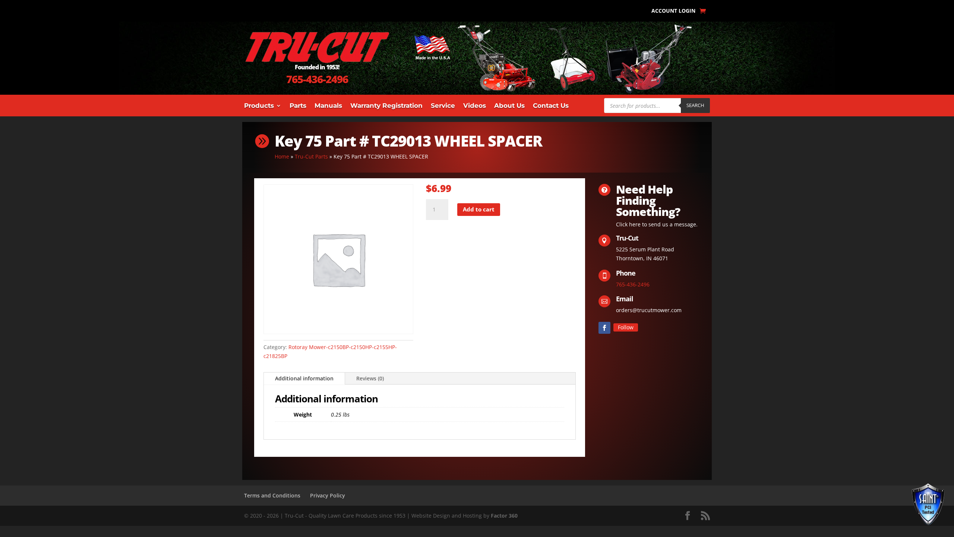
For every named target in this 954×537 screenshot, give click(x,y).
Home (282, 156)
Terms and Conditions (272, 495)
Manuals (328, 106)
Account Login (673, 11)
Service (443, 106)
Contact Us (551, 106)
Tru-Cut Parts (311, 156)
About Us (509, 106)
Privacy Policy (327, 495)
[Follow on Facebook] (604, 328)
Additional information (304, 378)
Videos (474, 106)
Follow (626, 327)
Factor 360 (504, 515)
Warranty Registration (386, 106)
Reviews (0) (370, 378)
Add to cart (479, 209)
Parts (298, 106)
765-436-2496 (317, 79)
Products (259, 106)
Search (695, 105)
